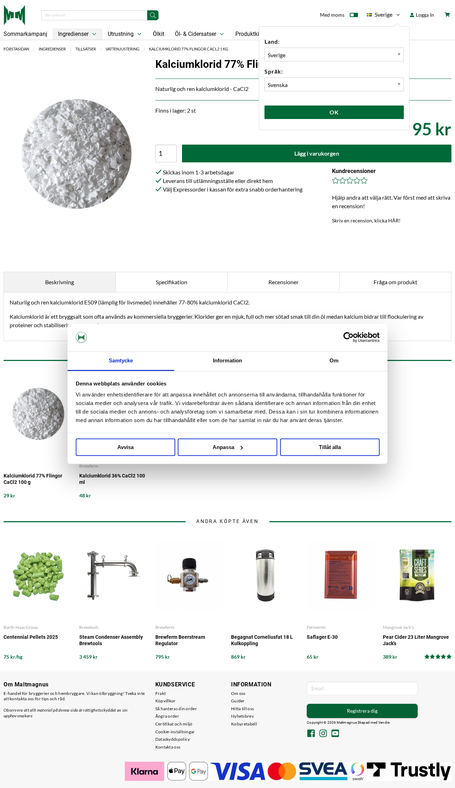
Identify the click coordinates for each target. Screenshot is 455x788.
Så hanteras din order (176, 708)
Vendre (384, 722)
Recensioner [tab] (283, 282)
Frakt (160, 693)
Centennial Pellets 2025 (31, 637)
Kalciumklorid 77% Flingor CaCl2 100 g (33, 479)
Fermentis (316, 627)
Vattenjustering (122, 49)
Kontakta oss (168, 747)
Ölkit (158, 34)
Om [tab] (334, 360)
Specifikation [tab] (171, 282)
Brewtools (88, 627)
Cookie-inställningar (175, 731)
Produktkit (248, 34)
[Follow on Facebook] (311, 734)
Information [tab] (227, 360)
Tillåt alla (330, 447)
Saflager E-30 (322, 637)
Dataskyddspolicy (172, 739)
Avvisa (125, 447)
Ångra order (167, 716)
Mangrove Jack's (398, 627)
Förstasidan (16, 49)
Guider (238, 700)
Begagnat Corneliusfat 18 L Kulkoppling (262, 640)
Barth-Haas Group (21, 627)
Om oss (238, 693)
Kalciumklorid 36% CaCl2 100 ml (112, 479)
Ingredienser (74, 34)
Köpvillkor (165, 700)
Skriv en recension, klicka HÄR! (366, 220)
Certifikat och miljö (174, 724)
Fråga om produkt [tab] (395, 282)
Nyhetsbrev (242, 716)
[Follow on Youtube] (335, 734)
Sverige (379, 16)
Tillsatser (85, 49)
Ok (334, 112)
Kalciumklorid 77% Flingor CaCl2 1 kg (188, 49)
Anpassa (223, 447)
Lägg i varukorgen (316, 153)
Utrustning (121, 34)
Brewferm (88, 466)
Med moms (332, 15)
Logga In (424, 15)
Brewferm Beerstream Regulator (180, 640)
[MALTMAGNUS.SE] (14, 14)
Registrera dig (362, 711)
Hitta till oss (242, 708)
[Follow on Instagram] (323, 734)
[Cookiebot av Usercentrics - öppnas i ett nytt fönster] (348, 337)
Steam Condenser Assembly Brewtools (111, 640)
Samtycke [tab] (121, 360)
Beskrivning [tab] (59, 282)
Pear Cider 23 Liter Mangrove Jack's (416, 640)
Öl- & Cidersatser (196, 34)
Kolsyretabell (244, 724)
